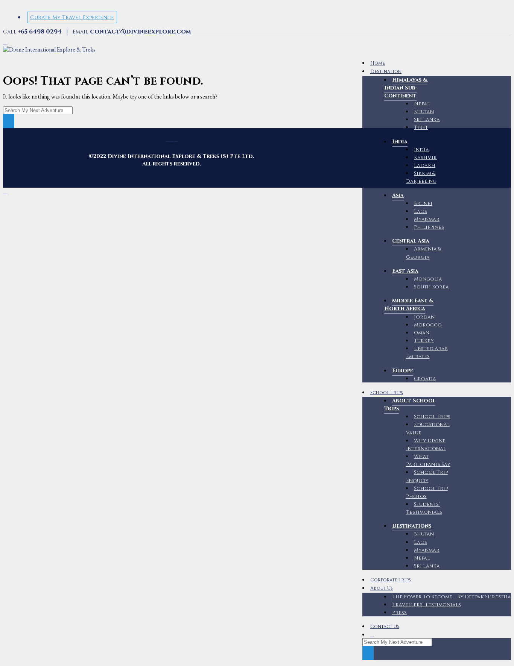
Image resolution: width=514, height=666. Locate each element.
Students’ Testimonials (424, 508)
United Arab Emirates (427, 352)
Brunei (423, 203)
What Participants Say (428, 460)
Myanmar (426, 219)
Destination (385, 71)
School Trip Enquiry (427, 476)
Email (132, 31)
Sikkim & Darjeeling (421, 177)
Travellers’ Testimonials (426, 604)
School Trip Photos (427, 492)
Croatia (425, 378)
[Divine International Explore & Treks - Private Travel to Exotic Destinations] (49, 49)
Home (377, 63)
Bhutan (424, 111)
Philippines (429, 227)
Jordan (424, 317)
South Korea (431, 287)
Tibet (421, 127)
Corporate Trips (390, 580)
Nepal (422, 103)
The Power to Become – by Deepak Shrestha (451, 596)
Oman (421, 332)
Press (399, 612)
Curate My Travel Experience (72, 17)
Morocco (428, 325)
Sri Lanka (427, 119)
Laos (420, 211)
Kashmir (425, 157)
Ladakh (424, 165)
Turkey (424, 340)
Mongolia (428, 279)
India (421, 149)
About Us (381, 588)
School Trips (386, 393)
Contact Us (384, 627)
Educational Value (428, 428)
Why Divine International (426, 444)
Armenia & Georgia (423, 253)
